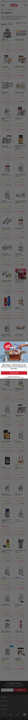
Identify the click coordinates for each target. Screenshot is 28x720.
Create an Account (14, 372)
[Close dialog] (26, 343)
